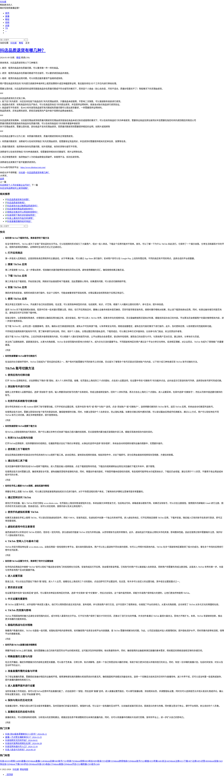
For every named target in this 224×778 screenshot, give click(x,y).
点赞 (205, 761)
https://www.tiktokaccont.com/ (33, 167)
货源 (71, 761)
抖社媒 (3, 2)
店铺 (110, 761)
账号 (62, 761)
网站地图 (24, 769)
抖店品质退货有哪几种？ (23, 50)
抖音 (5, 761)
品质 (2, 179)
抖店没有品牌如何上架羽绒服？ (14, 188)
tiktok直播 (38, 761)
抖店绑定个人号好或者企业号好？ (15, 185)
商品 (50, 764)
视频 (7, 22)
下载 (188, 761)
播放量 (86, 764)
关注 (166, 761)
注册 (196, 761)
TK (6, 28)
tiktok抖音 (39, 764)
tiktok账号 (138, 761)
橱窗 (149, 761)
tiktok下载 (17, 764)
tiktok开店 (74, 764)
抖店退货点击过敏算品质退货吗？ (22, 206)
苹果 (157, 761)
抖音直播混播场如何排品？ (19, 221)
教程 (7, 19)
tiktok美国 (60, 764)
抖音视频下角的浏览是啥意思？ (21, 215)
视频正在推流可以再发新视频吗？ (22, 212)
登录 (101, 761)
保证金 (5, 764)
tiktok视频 (82, 761)
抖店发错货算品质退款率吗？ (20, 209)
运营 (7, 26)
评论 (28, 764)
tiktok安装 (216, 761)
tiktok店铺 (51, 761)
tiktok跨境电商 (123, 761)
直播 (7, 16)
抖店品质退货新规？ (16, 203)
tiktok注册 (177, 761)
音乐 (95, 764)
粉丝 (93, 761)
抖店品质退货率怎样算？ (18, 199)
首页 (7, 13)
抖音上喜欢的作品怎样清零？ (20, 218)
